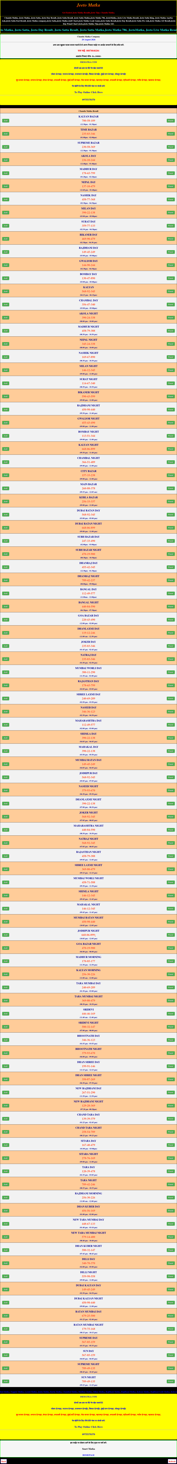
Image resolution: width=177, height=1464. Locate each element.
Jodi (6, 121)
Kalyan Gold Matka (152, 1391)
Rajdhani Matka (85, 1391)
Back (3, 1461)
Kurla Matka (28, 1391)
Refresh (172, 1461)
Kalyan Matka (115, 1391)
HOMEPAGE (89, 1454)
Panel (170, 121)
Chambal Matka (43, 1391)
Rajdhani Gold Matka (133, 1391)
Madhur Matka (58, 1391)
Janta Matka (16, 1391)
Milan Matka (71, 1391)
